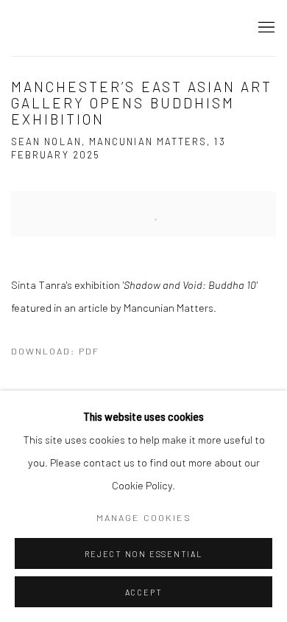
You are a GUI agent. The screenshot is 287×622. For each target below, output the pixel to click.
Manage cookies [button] (143, 517)
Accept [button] (144, 592)
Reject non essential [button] (143, 554)
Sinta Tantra (70, 28)
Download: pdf (55, 351)
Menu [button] (265, 28)
